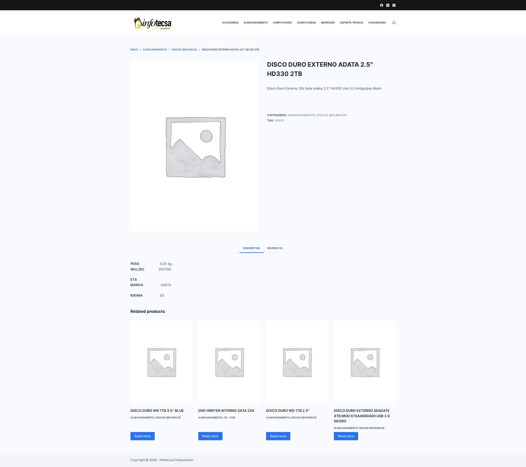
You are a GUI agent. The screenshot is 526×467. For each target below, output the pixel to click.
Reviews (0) (275, 248)
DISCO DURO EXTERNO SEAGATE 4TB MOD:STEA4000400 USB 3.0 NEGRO (362, 416)
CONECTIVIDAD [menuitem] (306, 22)
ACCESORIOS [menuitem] (230, 22)
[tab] (252, 248)
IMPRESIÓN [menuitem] (328, 22)
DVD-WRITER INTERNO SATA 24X (226, 411)
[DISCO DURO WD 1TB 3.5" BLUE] (161, 362)
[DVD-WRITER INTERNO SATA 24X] (229, 362)
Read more (143, 436)
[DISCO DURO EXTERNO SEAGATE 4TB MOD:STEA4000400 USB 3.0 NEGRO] (365, 362)
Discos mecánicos (332, 115)
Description (251, 248)
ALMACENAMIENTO (302, 115)
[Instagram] (394, 5)
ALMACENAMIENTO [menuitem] (256, 22)
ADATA (279, 120)
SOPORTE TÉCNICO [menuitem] (351, 22)
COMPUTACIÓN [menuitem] (282, 22)
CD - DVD (229, 417)
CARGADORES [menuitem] (377, 22)
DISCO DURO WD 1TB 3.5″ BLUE (157, 411)
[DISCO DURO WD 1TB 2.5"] (297, 362)
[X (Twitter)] (387, 5)
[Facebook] (381, 5)
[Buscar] (394, 22)
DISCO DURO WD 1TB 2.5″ (288, 411)
